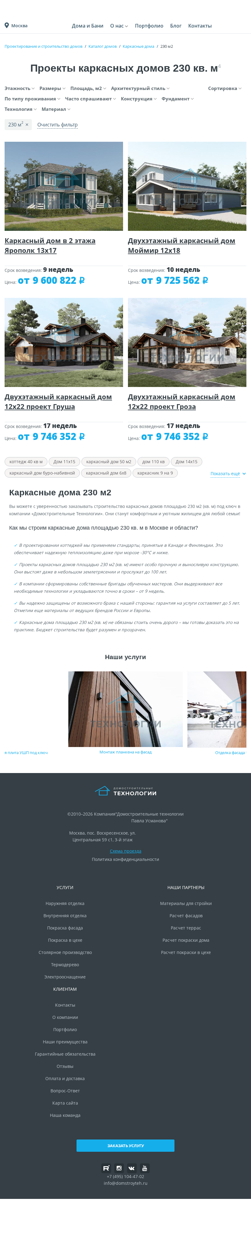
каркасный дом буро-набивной (42, 473)
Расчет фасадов (186, 915)
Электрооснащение (65, 977)
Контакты (200, 25)
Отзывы (65, 1066)
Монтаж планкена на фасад (125, 752)
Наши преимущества (65, 1042)
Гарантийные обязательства (65, 1054)
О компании (65, 1017)
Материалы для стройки (186, 903)
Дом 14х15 (186, 461)
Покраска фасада (65, 928)
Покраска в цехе (65, 940)
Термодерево (65, 964)
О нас (117, 25)
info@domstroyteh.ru (126, 1183)
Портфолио (149, 25)
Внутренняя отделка (65, 915)
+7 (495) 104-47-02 (125, 1176)
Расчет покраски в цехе (186, 952)
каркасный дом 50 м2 (108, 461)
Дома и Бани (87, 25)
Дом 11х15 (64, 461)
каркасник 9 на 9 (155, 473)
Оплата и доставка (65, 1078)
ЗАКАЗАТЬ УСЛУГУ (125, 1145)
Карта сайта (65, 1103)
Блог (176, 25)
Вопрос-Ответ (65, 1091)
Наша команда (65, 1115)
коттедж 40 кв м (26, 461)
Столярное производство (65, 952)
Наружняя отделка (65, 903)
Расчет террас (186, 928)
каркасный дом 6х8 (106, 473)
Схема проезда (125, 851)
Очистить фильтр (57, 124)
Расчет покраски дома (186, 940)
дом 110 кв (153, 461)
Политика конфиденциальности (125, 859)
